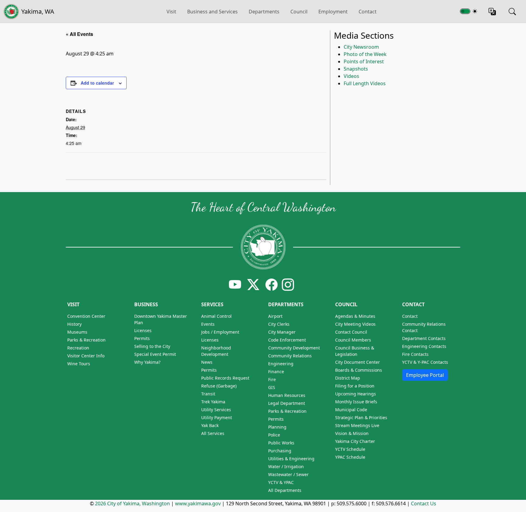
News (206, 362)
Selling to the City (152, 346)
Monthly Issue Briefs (356, 402)
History (74, 324)
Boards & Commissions (358, 370)
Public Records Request (225, 378)
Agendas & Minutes (355, 316)
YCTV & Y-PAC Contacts (425, 362)
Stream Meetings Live (357, 425)
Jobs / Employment (220, 332)
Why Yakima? (147, 362)
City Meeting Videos (355, 324)
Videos (351, 76)
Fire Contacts (415, 354)
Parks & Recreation (86, 340)
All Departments (284, 490)
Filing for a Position (354, 386)
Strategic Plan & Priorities (361, 417)
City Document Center (357, 362)
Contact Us (423, 503)
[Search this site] (512, 11)
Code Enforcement (287, 340)
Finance (276, 371)
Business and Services (212, 11)
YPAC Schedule (350, 457)
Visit (73, 304)
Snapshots (356, 68)
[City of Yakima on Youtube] (235, 284)
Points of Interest (364, 61)
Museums (77, 332)
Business (146, 304)
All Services (212, 433)
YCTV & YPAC (281, 482)
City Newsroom (361, 47)
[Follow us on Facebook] (271, 284)
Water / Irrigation (286, 466)
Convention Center (86, 316)
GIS (271, 387)
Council (298, 11)
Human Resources (286, 395)
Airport (275, 316)
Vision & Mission (352, 433)
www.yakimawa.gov (198, 503)
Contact (368, 11)
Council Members (353, 340)
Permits (142, 338)
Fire (272, 379)
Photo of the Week (365, 54)
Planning (277, 427)
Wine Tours (78, 363)
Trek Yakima (213, 402)
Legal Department (286, 403)
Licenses (143, 330)
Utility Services (216, 409)
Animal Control (216, 316)
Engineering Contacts (424, 346)
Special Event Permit (155, 354)
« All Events (79, 33)
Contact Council (351, 332)
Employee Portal (425, 375)
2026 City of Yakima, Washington (132, 503)
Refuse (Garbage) (219, 386)
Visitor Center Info (85, 356)
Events (208, 324)
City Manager (282, 332)
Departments (264, 11)
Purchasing (279, 451)
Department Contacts (424, 338)
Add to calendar (97, 83)
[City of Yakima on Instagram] (287, 284)
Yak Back (210, 425)
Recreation (78, 348)
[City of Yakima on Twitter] (253, 284)
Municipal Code (351, 409)
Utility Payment (216, 417)
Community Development (294, 348)
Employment (333, 11)
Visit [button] (171, 11)
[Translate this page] (492, 11)
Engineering (280, 363)
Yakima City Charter (355, 441)
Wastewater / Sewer (288, 474)
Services (212, 304)
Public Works (281, 443)
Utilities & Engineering (291, 458)
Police (274, 435)
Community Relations (290, 356)
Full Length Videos (365, 83)
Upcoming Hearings (355, 394)
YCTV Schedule (350, 449)
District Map (347, 378)
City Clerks (278, 324)
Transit (208, 394)
